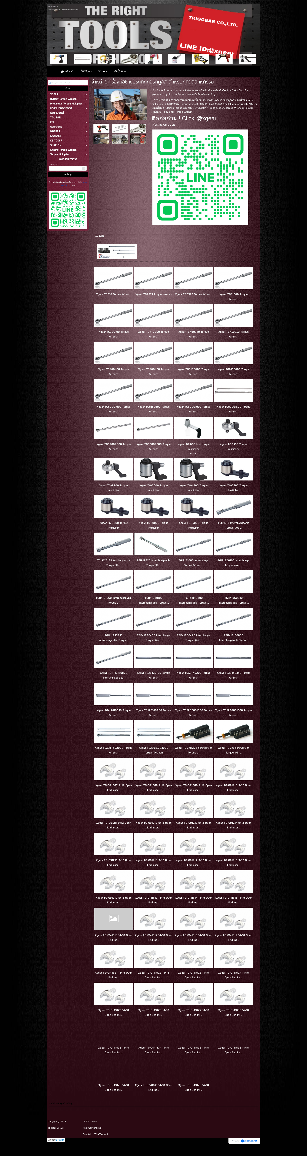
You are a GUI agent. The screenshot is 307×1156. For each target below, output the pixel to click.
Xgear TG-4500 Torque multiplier (193, 488)
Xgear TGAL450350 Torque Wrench (233, 675)
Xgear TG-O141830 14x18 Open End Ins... (233, 1012)
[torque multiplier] (138, 128)
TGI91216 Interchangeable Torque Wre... (233, 525)
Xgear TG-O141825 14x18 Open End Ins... (113, 1012)
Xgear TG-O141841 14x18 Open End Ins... (153, 1087)
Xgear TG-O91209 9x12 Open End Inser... (193, 788)
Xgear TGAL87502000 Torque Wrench (113, 750)
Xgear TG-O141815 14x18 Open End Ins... (233, 900)
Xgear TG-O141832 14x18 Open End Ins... (113, 1050)
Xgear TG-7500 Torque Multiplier (113, 525)
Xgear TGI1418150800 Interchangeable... (113, 675)
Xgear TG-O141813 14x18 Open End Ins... (153, 900)
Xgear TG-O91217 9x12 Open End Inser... (193, 863)
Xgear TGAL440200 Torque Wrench (194, 675)
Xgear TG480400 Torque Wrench (113, 372)
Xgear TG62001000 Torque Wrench (114, 409)
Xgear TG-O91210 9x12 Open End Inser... (233, 788)
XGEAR (99, 235)
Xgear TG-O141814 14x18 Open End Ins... (193, 900)
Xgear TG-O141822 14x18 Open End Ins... (153, 975)
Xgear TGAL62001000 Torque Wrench (193, 713)
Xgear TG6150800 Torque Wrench (234, 372)
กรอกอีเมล (53, 164)
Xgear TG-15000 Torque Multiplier (193, 525)
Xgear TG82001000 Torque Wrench (194, 409)
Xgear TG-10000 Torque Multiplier (153, 525)
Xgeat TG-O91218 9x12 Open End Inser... (233, 863)
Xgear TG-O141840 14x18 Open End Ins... (113, 1087)
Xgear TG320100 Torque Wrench (114, 334)
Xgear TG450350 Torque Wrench (233, 334)
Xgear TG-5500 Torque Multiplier (233, 488)
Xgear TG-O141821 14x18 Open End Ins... (113, 975)
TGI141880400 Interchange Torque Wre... (153, 638)
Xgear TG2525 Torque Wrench (193, 294)
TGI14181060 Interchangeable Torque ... (114, 600)
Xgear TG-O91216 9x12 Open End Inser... (153, 863)
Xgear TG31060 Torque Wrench (233, 297)
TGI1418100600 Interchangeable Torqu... (233, 638)
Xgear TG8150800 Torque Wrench (154, 409)
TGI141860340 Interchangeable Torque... (234, 600)
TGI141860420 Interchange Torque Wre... (193, 638)
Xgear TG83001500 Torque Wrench (233, 409)
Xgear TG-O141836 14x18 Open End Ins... (193, 1050)
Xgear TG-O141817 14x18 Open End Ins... (153, 937)
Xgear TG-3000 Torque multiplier (153, 488)
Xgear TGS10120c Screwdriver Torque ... (193, 750)
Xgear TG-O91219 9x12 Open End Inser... (113, 900)
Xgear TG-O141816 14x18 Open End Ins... (113, 937)
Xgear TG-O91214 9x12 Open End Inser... (233, 825)
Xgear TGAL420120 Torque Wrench (153, 675)
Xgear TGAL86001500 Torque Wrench (233, 713)
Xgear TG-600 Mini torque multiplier (194, 447)
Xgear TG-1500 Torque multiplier (233, 447)
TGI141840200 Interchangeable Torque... (194, 600)
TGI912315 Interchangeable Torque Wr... (113, 563)
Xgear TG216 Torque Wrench (113, 294)
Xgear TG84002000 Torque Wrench (113, 447)
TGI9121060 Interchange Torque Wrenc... (194, 563)
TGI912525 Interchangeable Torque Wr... (153, 563)
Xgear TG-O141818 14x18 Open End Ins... (193, 937)
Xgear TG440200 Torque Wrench (153, 334)
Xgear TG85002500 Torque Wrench (153, 447)
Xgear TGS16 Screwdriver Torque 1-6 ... (233, 750)
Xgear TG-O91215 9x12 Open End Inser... (113, 863)
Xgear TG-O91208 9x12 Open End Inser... (153, 788)
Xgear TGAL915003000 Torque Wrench (153, 750)
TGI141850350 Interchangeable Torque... (114, 638)
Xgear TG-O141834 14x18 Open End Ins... (153, 1050)
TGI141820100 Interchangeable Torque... (154, 600)
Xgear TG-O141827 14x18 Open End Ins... (193, 1012)
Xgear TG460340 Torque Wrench (193, 334)
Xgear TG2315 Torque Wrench (153, 294)
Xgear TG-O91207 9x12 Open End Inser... (113, 788)
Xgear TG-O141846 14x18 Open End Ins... (193, 1087)
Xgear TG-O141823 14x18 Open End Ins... (193, 975)
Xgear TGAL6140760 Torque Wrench (153, 713)
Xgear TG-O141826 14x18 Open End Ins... (153, 1012)
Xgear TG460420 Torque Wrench (153, 372)
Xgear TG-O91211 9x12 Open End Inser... (113, 825)
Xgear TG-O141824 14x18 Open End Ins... (233, 975)
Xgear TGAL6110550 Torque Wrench (114, 713)
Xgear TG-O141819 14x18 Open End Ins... (233, 937)
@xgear (206, 118)
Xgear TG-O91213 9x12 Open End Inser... (193, 825)
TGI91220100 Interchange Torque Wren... (233, 563)
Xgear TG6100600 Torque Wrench (193, 372)
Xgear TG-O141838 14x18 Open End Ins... (233, 1050)
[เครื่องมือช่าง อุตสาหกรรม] (120, 103)
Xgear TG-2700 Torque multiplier (113, 488)
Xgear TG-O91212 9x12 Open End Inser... (153, 825)
